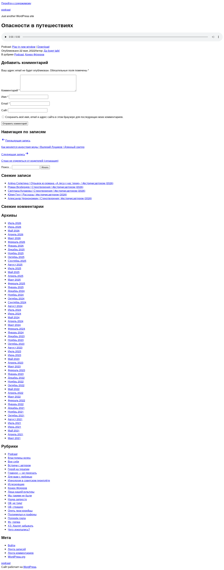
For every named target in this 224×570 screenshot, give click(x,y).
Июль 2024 (14, 310)
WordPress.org (16, 557)
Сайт (4, 110)
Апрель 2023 (15, 362)
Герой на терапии (18, 469)
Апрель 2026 (15, 234)
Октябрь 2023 (16, 344)
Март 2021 (14, 438)
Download (43, 47)
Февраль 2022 (16, 400)
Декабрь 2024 (16, 291)
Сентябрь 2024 (17, 302)
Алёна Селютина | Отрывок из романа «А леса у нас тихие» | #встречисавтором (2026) (60, 183)
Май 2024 (14, 317)
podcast (5, 9)
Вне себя (13, 461)
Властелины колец (19, 458)
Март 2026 (14, 238)
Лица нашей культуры (21, 492)
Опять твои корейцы (20, 510)
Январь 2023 (16, 374)
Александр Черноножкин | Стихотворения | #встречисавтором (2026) (50, 198)
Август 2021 (15, 419)
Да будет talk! (52, 50)
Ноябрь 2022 (16, 381)
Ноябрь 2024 (16, 295)
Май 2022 (14, 389)
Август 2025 (15, 264)
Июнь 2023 (14, 355)
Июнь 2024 (14, 313)
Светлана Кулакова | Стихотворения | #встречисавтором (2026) (46, 191)
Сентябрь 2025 (17, 261)
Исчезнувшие (16, 484)
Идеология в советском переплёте (29, 480)
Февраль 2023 (16, 370)
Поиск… (6, 167)
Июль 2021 (14, 423)
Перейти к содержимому (16, 3)
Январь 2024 (16, 332)
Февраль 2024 (16, 329)
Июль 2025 (14, 268)
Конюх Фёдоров (34, 54)
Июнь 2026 (14, 227)
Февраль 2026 (16, 242)
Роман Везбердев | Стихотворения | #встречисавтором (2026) (45, 187)
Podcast (19, 54)
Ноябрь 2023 (16, 340)
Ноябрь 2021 (16, 412)
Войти (11, 545)
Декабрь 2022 (16, 378)
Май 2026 (14, 230)
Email (5, 103)
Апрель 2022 (15, 393)
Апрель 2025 (15, 276)
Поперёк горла (17, 518)
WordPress (29, 567)
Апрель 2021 (15, 434)
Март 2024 (14, 325)
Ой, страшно (15, 507)
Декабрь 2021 (16, 408)
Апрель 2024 (15, 321)
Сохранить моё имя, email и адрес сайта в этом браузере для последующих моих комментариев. (64, 117)
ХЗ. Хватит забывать (20, 526)
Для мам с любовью (20, 476)
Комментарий (10, 90)
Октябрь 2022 (16, 385)
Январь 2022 (16, 404)
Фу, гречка (14, 522)
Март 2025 (14, 279)
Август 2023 (15, 347)
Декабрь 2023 (16, 336)
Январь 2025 (16, 287)
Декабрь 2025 (16, 249)
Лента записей (17, 549)
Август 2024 (15, 306)
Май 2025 (14, 272)
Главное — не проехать (22, 473)
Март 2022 (14, 396)
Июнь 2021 (14, 427)
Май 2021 (14, 430)
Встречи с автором (19, 465)
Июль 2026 (14, 223)
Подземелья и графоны (22, 514)
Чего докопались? (19, 529)
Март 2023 (14, 366)
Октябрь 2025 (16, 257)
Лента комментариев (21, 553)
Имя (4, 97)
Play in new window (23, 47)
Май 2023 (14, 359)
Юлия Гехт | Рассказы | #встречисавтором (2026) (37, 194)
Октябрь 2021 (16, 415)
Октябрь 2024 (16, 298)
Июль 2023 (14, 351)
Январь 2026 (16, 246)
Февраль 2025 (16, 283)
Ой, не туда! (15, 503)
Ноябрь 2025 (16, 253)
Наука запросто (17, 499)
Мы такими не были (20, 495)
